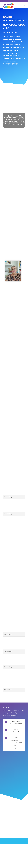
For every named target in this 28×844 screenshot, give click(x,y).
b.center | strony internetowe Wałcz (14, 842)
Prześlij (18, 792)
